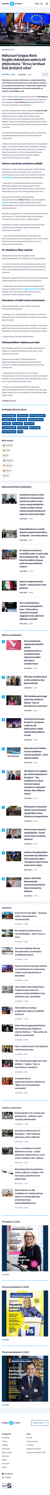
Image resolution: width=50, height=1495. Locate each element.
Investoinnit (17, 424)
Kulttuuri (5, 1456)
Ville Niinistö (22, 428)
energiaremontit (9, 420)
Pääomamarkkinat (36, 420)
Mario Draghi (35, 428)
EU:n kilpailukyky (9, 415)
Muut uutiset (7, 1452)
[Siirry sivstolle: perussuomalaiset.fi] (13, 1486)
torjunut (5, 202)
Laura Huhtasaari (9, 432)
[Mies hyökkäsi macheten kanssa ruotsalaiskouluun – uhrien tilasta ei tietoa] (7, 936)
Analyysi (5, 1445)
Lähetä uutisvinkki (33, 1449)
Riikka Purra (29, 424)
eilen (16, 96)
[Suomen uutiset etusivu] (12, 3)
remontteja (7, 177)
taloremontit (23, 415)
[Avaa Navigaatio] (46, 3)
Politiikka (5, 74)
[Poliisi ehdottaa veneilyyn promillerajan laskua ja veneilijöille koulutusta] (7, 1013)
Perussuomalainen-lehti (36, 1452)
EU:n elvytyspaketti (37, 415)
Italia (20, 432)
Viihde (4, 1467)
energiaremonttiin (29, 289)
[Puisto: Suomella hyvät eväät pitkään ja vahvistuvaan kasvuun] (7, 1050)
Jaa (44, 74)
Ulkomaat (6, 1449)
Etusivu (29, 1437)
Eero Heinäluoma (9, 428)
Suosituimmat (32, 1441)
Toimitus (30, 1445)
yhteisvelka (22, 420)
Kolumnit (6, 1463)
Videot (4, 1460)
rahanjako (6, 424)
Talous (12, 74)
